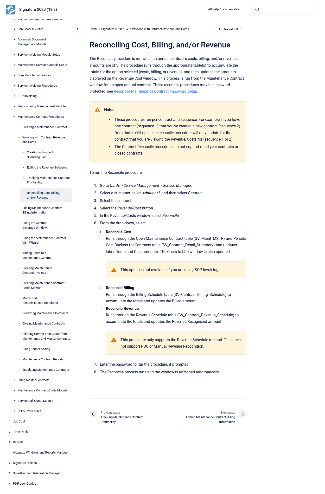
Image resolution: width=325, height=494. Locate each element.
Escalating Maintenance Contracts (45, 369)
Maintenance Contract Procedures (41, 116)
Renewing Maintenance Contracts (45, 313)
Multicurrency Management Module (42, 106)
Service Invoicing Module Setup (39, 54)
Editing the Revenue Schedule (47, 167)
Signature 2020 (111, 29)
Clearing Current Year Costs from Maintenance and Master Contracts (46, 336)
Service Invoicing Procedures (37, 85)
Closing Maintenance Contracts (43, 323)
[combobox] (285, 9)
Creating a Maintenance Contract (44, 127)
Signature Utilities (25, 462)
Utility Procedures (29, 411)
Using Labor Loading (36, 349)
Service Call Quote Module (35, 400)
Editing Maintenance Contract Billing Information (42, 210)
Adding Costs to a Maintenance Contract (37, 255)
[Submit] (257, 9)
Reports (18, 442)
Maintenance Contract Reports (43, 359)
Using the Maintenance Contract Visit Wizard (44, 240)
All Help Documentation (224, 9)
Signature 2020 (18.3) (38, 9)
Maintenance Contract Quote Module (42, 390)
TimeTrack (20, 431)
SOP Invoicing (27, 96)
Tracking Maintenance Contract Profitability (48, 180)
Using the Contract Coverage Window (34, 225)
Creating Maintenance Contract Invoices (37, 270)
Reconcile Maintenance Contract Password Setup (155, 91)
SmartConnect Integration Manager (37, 473)
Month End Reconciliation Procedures (40, 300)
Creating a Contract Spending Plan (40, 154)
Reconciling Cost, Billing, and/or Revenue (43, 195)
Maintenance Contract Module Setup (42, 64)
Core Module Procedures (34, 75)
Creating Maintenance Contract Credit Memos (43, 285)
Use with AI (230, 29)
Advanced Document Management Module (32, 42)
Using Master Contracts (34, 380)
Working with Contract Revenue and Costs (43, 139)
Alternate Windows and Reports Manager (41, 452)
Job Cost (19, 421)
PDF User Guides (24, 483)
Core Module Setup (30, 29)
